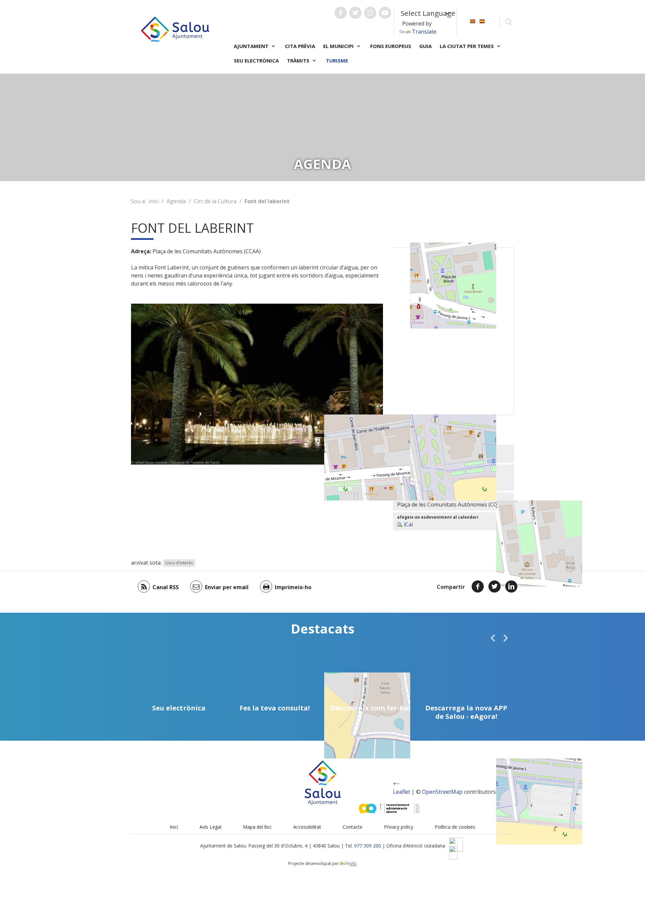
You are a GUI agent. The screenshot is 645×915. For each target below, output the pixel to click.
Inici (153, 201)
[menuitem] (473, 20)
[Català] (472, 20)
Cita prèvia (300, 46)
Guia (425, 46)
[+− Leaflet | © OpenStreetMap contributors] (453, 331)
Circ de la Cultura (215, 201)
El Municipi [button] (339, 46)
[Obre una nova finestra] (341, 13)
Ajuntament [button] (252, 46)
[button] (493, 638)
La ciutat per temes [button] (467, 46)
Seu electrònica (256, 60)
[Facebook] (478, 586)
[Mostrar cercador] (508, 21)
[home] (175, 28)
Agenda (176, 201)
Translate (424, 31)
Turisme (337, 60)
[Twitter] (494, 586)
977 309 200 (367, 845)
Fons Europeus (390, 46)
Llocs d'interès (179, 563)
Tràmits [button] (299, 60)
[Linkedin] (511, 586)
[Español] (482, 20)
